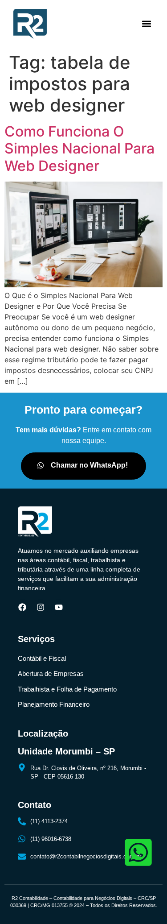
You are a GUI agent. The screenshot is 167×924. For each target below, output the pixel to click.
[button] (146, 24)
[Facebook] (22, 607)
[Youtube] (59, 607)
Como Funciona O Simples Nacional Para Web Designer (79, 148)
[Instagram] (41, 607)
